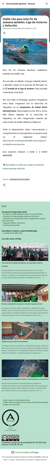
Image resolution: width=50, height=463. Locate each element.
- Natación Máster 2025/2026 (13, 223)
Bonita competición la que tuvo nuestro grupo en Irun (22, 304)
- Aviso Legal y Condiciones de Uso (16, 400)
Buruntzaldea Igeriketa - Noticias (21, 4)
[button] (4, 33)
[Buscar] (46, 4)
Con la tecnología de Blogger (26, 452)
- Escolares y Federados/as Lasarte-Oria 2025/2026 (22, 214)
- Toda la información (11, 225)
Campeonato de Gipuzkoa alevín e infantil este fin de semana (25, 379)
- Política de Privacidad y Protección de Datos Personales (25, 402)
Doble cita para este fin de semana (15, 341)
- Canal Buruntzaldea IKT (12, 233)
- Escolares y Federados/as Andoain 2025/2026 (20, 216)
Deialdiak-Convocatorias (19, 179)
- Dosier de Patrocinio (11, 405)
